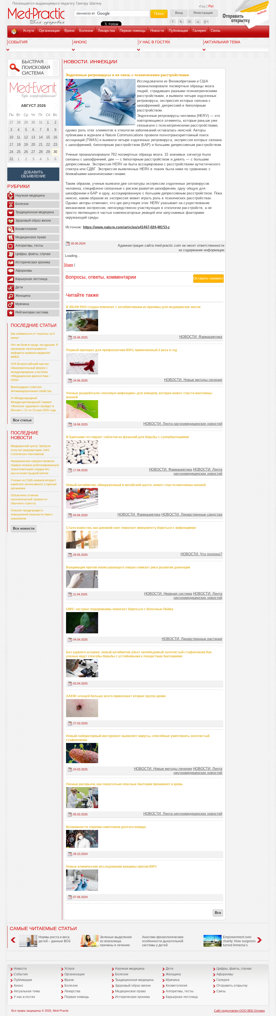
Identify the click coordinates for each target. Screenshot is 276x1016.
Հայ (202, 6)
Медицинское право (30, 237)
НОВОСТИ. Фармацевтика (200, 337)
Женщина (22, 296)
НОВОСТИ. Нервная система (168, 594)
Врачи (69, 31)
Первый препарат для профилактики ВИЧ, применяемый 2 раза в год (121, 350)
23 (55, 144)
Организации (49, 31)
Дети (19, 287)
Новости (157, 31)
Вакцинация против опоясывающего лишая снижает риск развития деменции (128, 567)
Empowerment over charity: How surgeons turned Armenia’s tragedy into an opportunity (229, 943)
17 (11, 144)
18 (18, 144)
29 (26, 122)
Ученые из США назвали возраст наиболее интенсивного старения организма (34, 484)
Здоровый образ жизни (33, 220)
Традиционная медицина (34, 212)
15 (48, 137)
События (17, 42)
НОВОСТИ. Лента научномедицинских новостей (182, 424)
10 (11, 137)
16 (55, 137)
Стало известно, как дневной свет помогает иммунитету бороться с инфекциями (131, 528)
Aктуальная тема (222, 42)
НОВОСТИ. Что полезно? (201, 554)
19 (26, 144)
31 (41, 122)
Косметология (26, 229)
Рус (211, 6)
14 (41, 137)
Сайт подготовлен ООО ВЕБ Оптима (239, 1010)
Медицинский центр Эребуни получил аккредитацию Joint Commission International (30, 450)
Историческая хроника (32, 262)
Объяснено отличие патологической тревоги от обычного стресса (29, 499)
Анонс (80, 42)
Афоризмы (23, 271)
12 (26, 137)
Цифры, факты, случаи (32, 254)
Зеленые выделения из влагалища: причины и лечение (116, 941)
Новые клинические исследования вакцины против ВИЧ (111, 866)
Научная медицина (30, 195)
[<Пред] (10, 105)
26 (26, 152)
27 (11, 122)
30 (33, 122)
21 (41, 144)
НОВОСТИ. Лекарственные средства (191, 514)
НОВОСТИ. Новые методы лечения (193, 380)
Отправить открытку (231, 985)
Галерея (199, 31)
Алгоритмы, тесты (29, 245)
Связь (215, 31)
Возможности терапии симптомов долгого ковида (106, 827)
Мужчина (22, 304)
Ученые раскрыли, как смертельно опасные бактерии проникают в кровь (124, 784)
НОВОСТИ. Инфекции (90, 61)
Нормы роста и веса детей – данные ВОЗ (54, 939)
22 (48, 144)
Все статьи (22, 420)
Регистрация (203, 13)
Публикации (178, 31)
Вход (179, 13)
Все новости (23, 528)
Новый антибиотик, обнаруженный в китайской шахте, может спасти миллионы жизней (136, 485)
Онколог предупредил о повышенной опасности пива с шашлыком (32, 514)
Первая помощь (133, 31)
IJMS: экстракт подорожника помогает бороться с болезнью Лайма (119, 609)
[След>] (56, 105)
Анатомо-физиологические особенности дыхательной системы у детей (163, 941)
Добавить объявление (33, 174)
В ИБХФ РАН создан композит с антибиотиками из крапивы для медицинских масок (133, 307)
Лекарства (106, 31)
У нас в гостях (154, 42)
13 (33, 137)
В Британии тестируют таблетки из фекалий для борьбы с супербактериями (127, 437)
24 (11, 152)
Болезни (86, 31)
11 (18, 137)
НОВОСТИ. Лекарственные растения (192, 639)
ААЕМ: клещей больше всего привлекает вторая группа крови (115, 696)
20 (33, 144)
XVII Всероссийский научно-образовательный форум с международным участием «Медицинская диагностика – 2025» (31, 372)
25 (18, 152)
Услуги (28, 31)
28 (18, 122)
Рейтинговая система (31, 312)
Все (218, 913)
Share (68, 265)
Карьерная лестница (31, 279)
